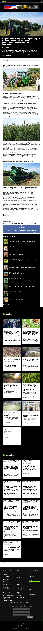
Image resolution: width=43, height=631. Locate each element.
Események (31, 586)
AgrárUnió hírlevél (15, 616)
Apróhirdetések (19, 585)
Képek (30, 582)
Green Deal (25, 223)
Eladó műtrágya (32, 577)
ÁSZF (29, 587)
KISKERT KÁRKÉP (19, 580)
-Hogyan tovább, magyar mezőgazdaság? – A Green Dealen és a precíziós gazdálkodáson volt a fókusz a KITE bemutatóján (21, 230)
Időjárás (18, 582)
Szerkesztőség (32, 594)
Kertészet (5, 581)
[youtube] (24, 626)
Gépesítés (5, 584)
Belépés (17, 593)
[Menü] (42, 1)
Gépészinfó (18, 584)
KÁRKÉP (17, 579)
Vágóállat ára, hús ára (8, 600)
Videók (30, 584)
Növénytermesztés (7, 577)
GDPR (30, 589)
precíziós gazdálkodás (12, 223)
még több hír (6, 304)
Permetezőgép (31, 576)
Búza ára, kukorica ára (8, 595)
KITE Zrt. (20, 223)
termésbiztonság (32, 223)
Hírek (4, 47)
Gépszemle (18, 575)
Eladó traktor (32, 572)
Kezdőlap (6, 60)
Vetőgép (30, 574)
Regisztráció (18, 592)
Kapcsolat (31, 596)
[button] (23, 1)
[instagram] (21, 626)
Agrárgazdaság (6, 574)
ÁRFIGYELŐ (18, 577)
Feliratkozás (30, 617)
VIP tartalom (18, 595)
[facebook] (19, 626)
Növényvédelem (6, 579)
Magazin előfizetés (20, 597)
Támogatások (6, 576)
